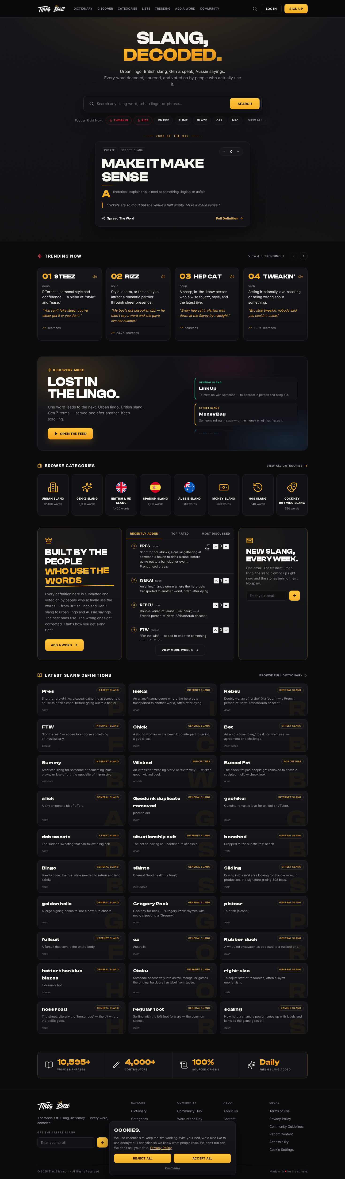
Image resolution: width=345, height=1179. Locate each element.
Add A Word (185, 8)
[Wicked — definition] (172, 771)
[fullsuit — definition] (81, 946)
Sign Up (296, 9)
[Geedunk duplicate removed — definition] (172, 808)
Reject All (143, 1158)
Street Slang (109, 690)
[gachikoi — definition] (263, 808)
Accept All (202, 1158)
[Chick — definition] (172, 736)
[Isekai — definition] (172, 700)
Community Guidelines (286, 1126)
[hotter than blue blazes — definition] (81, 980)
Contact (229, 1119)
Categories (127, 8)
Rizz (145, 120)
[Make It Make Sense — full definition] (172, 184)
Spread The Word (120, 218)
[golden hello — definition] (81, 912)
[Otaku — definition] (172, 980)
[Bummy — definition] (81, 771)
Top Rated (180, 533)
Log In (271, 9)
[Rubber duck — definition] (263, 946)
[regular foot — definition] (172, 1018)
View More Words (177, 650)
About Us (230, 1111)
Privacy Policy (280, 1119)
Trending (162, 8)
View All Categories (285, 465)
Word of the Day (189, 1119)
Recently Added (144, 533)
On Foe (163, 120)
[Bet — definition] (263, 736)
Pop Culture (201, 761)
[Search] (255, 8)
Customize (172, 1168)
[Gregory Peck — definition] (172, 912)
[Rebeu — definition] (263, 700)
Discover (105, 8)
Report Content (281, 1134)
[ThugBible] (51, 9)
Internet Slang (198, 690)
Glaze (202, 120)
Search (245, 104)
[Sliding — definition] (263, 877)
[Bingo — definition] (81, 877)
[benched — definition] (263, 843)
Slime (183, 120)
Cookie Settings (281, 1150)
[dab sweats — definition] (81, 843)
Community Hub (189, 1111)
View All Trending (264, 256)
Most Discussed (216, 533)
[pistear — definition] (263, 912)
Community (209, 8)
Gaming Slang (291, 1008)
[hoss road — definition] (81, 1018)
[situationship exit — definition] (172, 843)
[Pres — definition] (81, 700)
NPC (235, 120)
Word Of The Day (172, 136)
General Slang (290, 690)
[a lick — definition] (81, 808)
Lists (146, 8)
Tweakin (121, 120)
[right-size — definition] (263, 980)
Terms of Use (279, 1111)
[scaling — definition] (263, 1018)
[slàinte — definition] (172, 877)
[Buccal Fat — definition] (263, 771)
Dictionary (83, 8)
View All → (257, 120)
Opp (219, 120)
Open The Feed (73, 434)
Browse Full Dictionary (281, 675)
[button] (304, 256)
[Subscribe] (294, 596)
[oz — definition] (172, 946)
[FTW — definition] (81, 736)
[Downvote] (238, 151)
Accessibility (279, 1142)
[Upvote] (224, 151)
